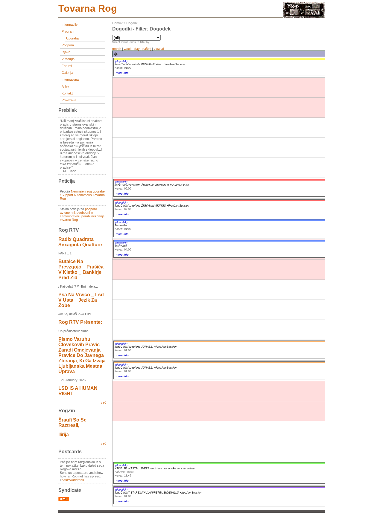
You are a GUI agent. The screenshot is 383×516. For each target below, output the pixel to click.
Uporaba (72, 38)
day (137, 49)
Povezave (69, 100)
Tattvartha (121, 225)
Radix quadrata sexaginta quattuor (80, 242)
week (128, 49)
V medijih (68, 59)
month (116, 49)
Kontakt (67, 93)
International (70, 79)
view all (159, 49)
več (103, 402)
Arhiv (65, 86)
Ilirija (63, 434)
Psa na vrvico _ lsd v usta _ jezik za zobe (81, 300)
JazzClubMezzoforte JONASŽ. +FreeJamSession (146, 346)
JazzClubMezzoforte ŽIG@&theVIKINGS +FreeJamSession (152, 185)
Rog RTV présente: (80, 322)
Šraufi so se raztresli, (72, 422)
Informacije (69, 24)
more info (122, 72)
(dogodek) (121, 61)
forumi (67, 66)
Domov (117, 23)
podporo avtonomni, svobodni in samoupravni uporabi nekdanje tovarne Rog (82, 214)
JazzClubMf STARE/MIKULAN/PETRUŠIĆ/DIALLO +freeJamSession (158, 492)
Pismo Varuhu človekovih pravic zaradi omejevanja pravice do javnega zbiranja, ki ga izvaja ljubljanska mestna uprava (82, 355)
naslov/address (73, 480)
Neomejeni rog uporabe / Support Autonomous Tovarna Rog (82, 195)
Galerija (67, 72)
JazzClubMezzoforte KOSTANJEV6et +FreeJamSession (150, 64)
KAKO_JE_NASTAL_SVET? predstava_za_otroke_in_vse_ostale (154, 468)
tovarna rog (87, 8)
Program (68, 31)
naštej (146, 49)
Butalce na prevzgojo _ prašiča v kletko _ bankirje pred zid (81, 269)
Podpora (68, 45)
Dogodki (132, 23)
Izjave (66, 52)
